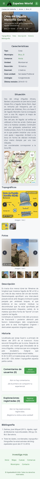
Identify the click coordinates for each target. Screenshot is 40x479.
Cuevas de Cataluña (9, 9)
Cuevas (22, 460)
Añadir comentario (30, 371)
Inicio (7, 460)
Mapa (14, 460)
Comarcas (31, 460)
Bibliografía (6, 38)
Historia (31, 36)
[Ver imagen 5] (35, 274)
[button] (20, 167)
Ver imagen (9, 216)
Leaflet (33, 182)
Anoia (21, 9)
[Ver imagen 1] (5, 226)
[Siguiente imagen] (35, 204)
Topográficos (6, 36)
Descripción (22, 36)
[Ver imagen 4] (28, 274)
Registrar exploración (30, 399)
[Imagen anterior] (5, 204)
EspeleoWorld (12, 472)
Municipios (15, 464)
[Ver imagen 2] (12, 226)
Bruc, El (28, 9)
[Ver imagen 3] (20, 274)
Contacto (25, 464)
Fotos (14, 36)
